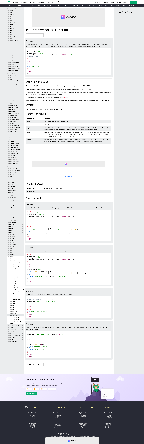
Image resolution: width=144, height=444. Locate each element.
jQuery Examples (83, 427)
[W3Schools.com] (26, 408)
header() (12, 293)
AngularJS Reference (58, 426)
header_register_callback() (17, 289)
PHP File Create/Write (14, 84)
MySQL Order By (12, 157)
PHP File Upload (12, 86)
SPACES (47, 407)
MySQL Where (11, 155)
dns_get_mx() (13, 265)
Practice (125, 2)
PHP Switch (11, 43)
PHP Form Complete (13, 70)
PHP (44, 5)
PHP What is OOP (12, 105)
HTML (9, 5)
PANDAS (125, 5)
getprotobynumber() (15, 283)
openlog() (12, 309)
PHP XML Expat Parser (14, 174)
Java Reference (58, 425)
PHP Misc (10, 252)
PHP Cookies (11, 88)
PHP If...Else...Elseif (13, 41)
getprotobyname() (15, 281)
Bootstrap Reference (58, 422)
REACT (82, 5)
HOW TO (67, 5)
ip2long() (12, 305)
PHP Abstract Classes (14, 119)
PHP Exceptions (12, 100)
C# (62, 5)
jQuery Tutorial (32, 427)
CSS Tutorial (32, 416)
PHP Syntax (11, 16)
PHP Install (11, 14)
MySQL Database (12, 137)
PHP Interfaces (12, 121)
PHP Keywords (12, 244)
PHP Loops (11, 47)
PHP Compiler (12, 205)
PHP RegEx (11, 55)
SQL (27, 5)
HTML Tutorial (32, 415)
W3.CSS (49, 5)
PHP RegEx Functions (14, 57)
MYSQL (88, 5)
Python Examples (83, 421)
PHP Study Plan (12, 217)
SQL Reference (57, 418)
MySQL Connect (12, 139)
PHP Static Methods (13, 125)
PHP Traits (11, 123)
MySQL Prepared (12, 151)
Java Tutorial (32, 425)
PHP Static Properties (14, 127)
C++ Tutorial (32, 426)
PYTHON (33, 5)
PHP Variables (12, 20)
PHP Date (10, 228)
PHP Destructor (12, 111)
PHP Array (11, 224)
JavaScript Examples (83, 417)
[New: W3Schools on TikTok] (131, 12)
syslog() (12, 323)
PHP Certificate (12, 197)
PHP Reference (57, 423)
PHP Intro (11, 12)
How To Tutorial (32, 418)
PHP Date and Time (13, 76)
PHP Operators (12, 39)
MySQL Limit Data (13, 163)
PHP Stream (11, 331)
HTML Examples (83, 415)
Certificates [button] (41, 2)
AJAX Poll (10, 192)
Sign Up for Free (31, 393)
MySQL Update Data (13, 161)
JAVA (39, 5)
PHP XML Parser (12, 337)
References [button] (24, 2)
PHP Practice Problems (14, 211)
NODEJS (131, 5)
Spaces (119, 2)
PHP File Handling (13, 80)
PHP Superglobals (13, 53)
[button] (59, 2)
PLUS (35, 407)
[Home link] (9, 2)
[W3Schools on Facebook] (127, 12)
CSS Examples (83, 416)
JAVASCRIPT (20, 5)
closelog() (12, 260)
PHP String (11, 333)
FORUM (72, 434)
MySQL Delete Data (13, 159)
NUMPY (118, 5)
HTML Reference (57, 415)
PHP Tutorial (32, 424)
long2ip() (12, 307)
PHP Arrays (11, 51)
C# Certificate (107, 426)
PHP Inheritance (12, 115)
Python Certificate (107, 421)
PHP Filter (11, 238)
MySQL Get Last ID (13, 147)
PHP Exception (12, 234)
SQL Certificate (108, 419)
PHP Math (11, 33)
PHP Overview (12, 222)
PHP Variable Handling (14, 335)
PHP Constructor (12, 109)
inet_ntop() (13, 301)
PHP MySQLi (11, 254)
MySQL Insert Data (13, 145)
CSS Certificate (108, 416)
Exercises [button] (32, 2)
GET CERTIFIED (61, 407)
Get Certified (98, 2)
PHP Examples (12, 203)
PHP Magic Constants (14, 37)
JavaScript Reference (57, 417)
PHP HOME (11, 10)
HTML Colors (57, 424)
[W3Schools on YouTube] (120, 12)
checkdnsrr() (13, 258)
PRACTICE (92, 407)
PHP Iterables (12, 131)
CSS (14, 5)
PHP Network (11, 256)
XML (106, 5)
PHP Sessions (11, 90)
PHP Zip (10, 339)
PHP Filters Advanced (13, 94)
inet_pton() (13, 303)
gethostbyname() (14, 273)
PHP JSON (11, 98)
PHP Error (11, 232)
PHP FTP (10, 240)
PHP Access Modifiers (13, 113)
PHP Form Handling (13, 62)
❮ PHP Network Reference (34, 35)
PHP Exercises (12, 209)
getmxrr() (12, 279)
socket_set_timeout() (15, 321)
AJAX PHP (11, 184)
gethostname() (14, 277)
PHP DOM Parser (12, 176)
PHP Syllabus (11, 215)
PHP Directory (12, 230)
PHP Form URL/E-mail (14, 68)
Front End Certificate (108, 418)
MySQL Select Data (13, 153)
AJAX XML (10, 188)
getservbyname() (14, 285)
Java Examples (83, 425)
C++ (58, 5)
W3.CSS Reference (57, 421)
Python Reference (57, 419)
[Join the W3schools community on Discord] (125, 12)
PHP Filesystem (12, 236)
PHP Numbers (12, 29)
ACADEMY (83, 434)
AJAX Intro (11, 182)
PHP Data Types (12, 24)
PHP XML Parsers (12, 168)
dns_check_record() (15, 263)
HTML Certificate (108, 415)
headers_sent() (14, 297)
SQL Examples (83, 419)
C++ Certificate (108, 425)
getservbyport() (14, 287)
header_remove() (14, 291)
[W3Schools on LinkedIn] (122, 12)
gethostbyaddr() (14, 271)
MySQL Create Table (13, 143)
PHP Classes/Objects (13, 107)
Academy (112, 2)
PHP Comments (12, 18)
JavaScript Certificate (108, 417)
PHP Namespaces (12, 129)
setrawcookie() (13, 315)
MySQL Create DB (12, 141)
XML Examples (83, 426)
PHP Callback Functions (14, 96)
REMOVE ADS (68, 176)
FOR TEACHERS (77, 407)
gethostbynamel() (14, 275)
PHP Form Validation (13, 64)
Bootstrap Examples (83, 423)
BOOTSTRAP (75, 5)
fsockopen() (13, 269)
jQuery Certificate (108, 423)
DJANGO (112, 5)
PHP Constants (12, 35)
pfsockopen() (13, 311)
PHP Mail (10, 248)
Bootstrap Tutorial (32, 423)
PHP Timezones (12, 341)
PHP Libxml (11, 246)
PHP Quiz (10, 207)
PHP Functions (12, 49)
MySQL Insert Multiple (14, 149)
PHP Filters (11, 92)
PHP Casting (11, 31)
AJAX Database (12, 186)
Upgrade (106, 2)
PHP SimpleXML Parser (14, 170)
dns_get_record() (14, 267)
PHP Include (11, 78)
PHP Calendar (12, 226)
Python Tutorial (32, 421)
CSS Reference (57, 416)
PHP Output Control (13, 325)
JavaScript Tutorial (32, 417)
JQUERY (95, 5)
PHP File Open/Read (13, 82)
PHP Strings (11, 26)
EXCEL (101, 5)
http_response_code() (15, 299)
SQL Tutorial (32, 419)
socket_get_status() (15, 317)
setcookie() (13, 313)
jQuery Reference (57, 427)
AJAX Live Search (12, 190)
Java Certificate (108, 424)
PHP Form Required (13, 66)
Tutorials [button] (15, 2)
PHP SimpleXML (12, 329)
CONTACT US (107, 407)
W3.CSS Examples (83, 422)
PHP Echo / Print (12, 22)
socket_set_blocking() (15, 319)
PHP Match (11, 45)
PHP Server (11, 213)
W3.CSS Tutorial (32, 422)
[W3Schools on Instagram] (129, 12)
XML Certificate (108, 427)
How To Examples (83, 418)
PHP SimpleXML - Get (13, 172)
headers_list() (13, 295)
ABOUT (78, 434)
